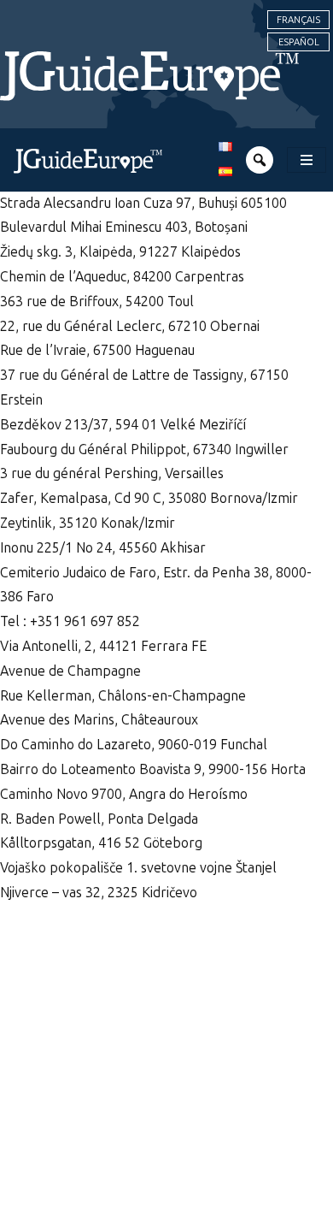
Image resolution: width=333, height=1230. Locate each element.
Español (298, 42)
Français (298, 20)
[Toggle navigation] (306, 160)
